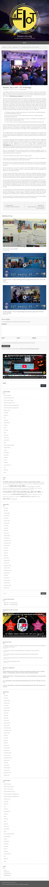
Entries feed (6, 871)
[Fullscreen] (44, 377)
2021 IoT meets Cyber (8, 400)
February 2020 (7, 580)
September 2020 (7, 570)
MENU (24, 42)
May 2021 (6, 552)
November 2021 (7, 543)
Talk (4, 467)
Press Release (7, 447)
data (38, 486)
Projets (5, 450)
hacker (40, 488)
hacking (9, 489)
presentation (6, 440)
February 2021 (7, 560)
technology (13, 499)
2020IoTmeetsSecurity (9, 397)
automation (34, 482)
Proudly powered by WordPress (8, 884)
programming (12, 496)
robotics (24, 496)
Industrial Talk (7, 422)
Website (34, 338)
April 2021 (6, 555)
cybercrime (5, 486)
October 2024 (7, 513)
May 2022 (6, 528)
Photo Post (6, 437)
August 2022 (6, 523)
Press (5, 442)
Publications (6, 452)
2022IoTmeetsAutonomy (9, 402)
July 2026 (6, 508)
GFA (5, 417)
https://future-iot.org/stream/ (16, 96)
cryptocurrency (29, 483)
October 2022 (7, 520)
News (5, 427)
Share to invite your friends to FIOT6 (12, 661)
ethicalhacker (19, 488)
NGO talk (6, 430)
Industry (5, 425)
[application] (24, 366)
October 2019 (7, 582)
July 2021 (6, 547)
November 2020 (7, 565)
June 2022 (6, 525)
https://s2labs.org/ (7, 144)
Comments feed (7, 873)
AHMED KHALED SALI (8, 676)
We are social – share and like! (10, 249)
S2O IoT (5, 460)
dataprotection (6, 488)
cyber (35, 483)
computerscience (22, 483)
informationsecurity (16, 489)
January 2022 (7, 538)
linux (9, 494)
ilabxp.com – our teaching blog (10, 604)
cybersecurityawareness (31, 486)
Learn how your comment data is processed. (29, 348)
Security (32, 496)
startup (38, 496)
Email (18, 338)
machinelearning (19, 494)
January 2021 (6, 562)
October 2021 (7, 545)
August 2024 (6, 515)
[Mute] (42, 377)
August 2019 (6, 587)
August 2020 (7, 572)
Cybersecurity (17, 486)
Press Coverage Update (9, 445)
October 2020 (7, 567)
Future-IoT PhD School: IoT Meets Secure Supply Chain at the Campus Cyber (21, 654)
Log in (5, 870)
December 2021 (7, 540)
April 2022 (6, 530)
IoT (37, 492)
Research (6, 457)
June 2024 (6, 518)
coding (16, 483)
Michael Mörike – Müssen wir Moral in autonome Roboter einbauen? (23, 672)
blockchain (10, 483)
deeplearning (13, 488)
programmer (5, 496)
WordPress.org (7, 875)
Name (3, 338)
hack (35, 488)
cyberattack (41, 483)
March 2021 (6, 557)
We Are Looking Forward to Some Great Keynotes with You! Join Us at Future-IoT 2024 (23, 657)
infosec (32, 489)
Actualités (6, 412)
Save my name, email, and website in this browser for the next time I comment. (19, 342)
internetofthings (25, 492)
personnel (6, 435)
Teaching (6, 469)
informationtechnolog (25, 489)
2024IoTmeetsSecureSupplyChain (11, 405)
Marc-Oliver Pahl (15, 89)
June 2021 (6, 550)
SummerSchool (7, 464)
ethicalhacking (26, 488)
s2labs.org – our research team (10, 602)
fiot (32, 488)
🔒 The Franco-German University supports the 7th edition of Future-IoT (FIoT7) (21, 650)
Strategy (5, 462)
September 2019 (7, 585)
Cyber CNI (6, 415)
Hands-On (6, 420)
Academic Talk (7, 410)
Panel (5, 432)
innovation (9, 492)
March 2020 (6, 577)
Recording (6, 455)
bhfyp (42, 482)
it (42, 492)
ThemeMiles (25, 884)
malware (29, 494)
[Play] (4, 377)
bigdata (5, 483)
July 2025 (6, 510)
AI (5, 482)
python (18, 496)
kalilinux (5, 494)
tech (6, 499)
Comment (4, 324)
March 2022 (6, 533)
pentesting (34, 494)
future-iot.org (24, 36)
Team (5, 472)
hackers (5, 489)
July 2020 (6, 575)
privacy (40, 494)
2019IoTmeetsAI (23, 89)
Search (4, 383)
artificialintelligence (17, 482)
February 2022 (7, 535)
